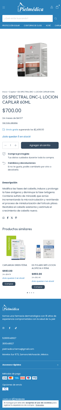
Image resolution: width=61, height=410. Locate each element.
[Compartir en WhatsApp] (3, 218)
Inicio (4, 92)
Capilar (12, 92)
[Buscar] (56, 18)
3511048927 (8, 343)
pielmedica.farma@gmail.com (18, 349)
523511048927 (9, 338)
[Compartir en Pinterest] (16, 218)
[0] (57, 8)
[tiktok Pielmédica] (16, 328)
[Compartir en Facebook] (8, 218)
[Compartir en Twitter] (12, 218)
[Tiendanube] (13, 400)
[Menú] (3, 7)
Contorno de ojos (33, 25)
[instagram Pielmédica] (3, 328)
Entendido (40, 405)
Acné (48, 25)
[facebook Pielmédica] (10, 328)
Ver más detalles (10, 123)
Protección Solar (11, 25)
